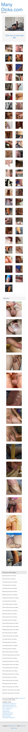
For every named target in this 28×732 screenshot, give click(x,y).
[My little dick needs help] (9, 87)
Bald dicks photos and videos (9, 613)
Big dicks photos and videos (9, 575)
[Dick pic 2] (19, 240)
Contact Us (22, 726)
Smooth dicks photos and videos (10, 623)
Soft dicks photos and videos (9, 642)
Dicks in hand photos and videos (10, 686)
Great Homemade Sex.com (9, 705)
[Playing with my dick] (9, 144)
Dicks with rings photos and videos (10, 693)
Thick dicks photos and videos (9, 582)
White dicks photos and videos (9, 594)
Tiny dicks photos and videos (9, 639)
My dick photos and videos (8, 579)
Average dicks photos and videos (10, 598)
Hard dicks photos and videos (9, 588)
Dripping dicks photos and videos (10, 629)
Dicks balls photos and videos (9, 683)
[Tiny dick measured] (14, 451)
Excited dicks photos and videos (10, 680)
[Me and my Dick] (9, 68)
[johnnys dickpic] (9, 183)
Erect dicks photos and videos (9, 632)
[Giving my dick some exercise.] (9, 202)
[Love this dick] (9, 269)
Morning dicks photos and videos (10, 664)
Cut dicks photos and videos (9, 601)
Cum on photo (5, 710)
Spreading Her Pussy (7, 713)
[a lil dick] (9, 279)
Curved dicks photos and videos (10, 667)
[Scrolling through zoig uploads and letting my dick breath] (14, 487)
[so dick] (9, 192)
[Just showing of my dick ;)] (19, 163)
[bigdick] (14, 362)
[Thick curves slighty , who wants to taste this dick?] (9, 48)
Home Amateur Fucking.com (9, 703)
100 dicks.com (21, 698)
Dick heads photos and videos (9, 658)
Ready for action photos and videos (11, 690)
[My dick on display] (9, 163)
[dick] (9, 77)
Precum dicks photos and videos (10, 626)
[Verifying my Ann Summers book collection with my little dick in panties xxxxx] (14, 505)
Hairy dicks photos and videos (9, 617)
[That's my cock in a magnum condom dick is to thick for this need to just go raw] (9, 96)
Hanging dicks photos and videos (10, 661)
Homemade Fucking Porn (8, 717)
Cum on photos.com (7, 708)
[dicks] (19, 116)
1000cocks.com (6, 711)
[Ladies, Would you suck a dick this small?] (19, 144)
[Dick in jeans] (9, 250)
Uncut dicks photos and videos (9, 604)
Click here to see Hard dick (14, 36)
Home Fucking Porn (7, 714)
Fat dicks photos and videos (9, 585)
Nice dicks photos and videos (9, 620)
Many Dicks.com (12, 7)
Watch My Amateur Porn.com (9, 706)
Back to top (14, 728)
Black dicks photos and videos (9, 591)
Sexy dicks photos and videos (9, 677)
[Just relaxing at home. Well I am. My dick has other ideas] (19, 279)
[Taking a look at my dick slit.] (9, 221)
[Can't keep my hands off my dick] (14, 523)
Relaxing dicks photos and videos (10, 674)
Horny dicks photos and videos (10, 671)
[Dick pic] (9, 58)
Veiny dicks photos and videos (9, 610)
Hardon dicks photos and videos (10, 636)
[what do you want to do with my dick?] (14, 398)
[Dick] (19, 48)
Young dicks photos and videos (10, 645)
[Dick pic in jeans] (19, 231)
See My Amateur (6, 716)
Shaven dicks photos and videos (10, 607)
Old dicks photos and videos (9, 648)
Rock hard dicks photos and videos (11, 655)
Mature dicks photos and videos (10, 652)
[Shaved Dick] (19, 154)
